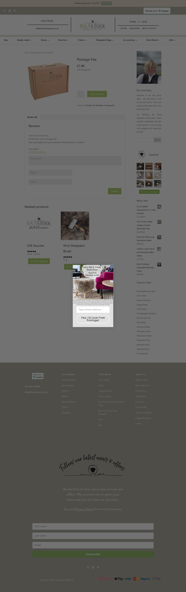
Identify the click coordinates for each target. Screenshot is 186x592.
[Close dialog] (111, 266)
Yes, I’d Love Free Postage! (93, 319)
